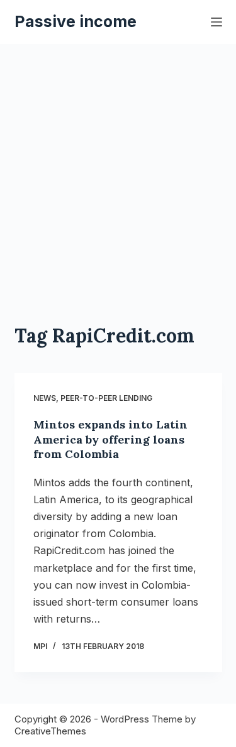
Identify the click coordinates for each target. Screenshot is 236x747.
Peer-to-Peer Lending (106, 398)
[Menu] (216, 22)
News (44, 398)
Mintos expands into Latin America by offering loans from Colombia (110, 439)
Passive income (75, 21)
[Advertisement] (118, 168)
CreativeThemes (50, 731)
